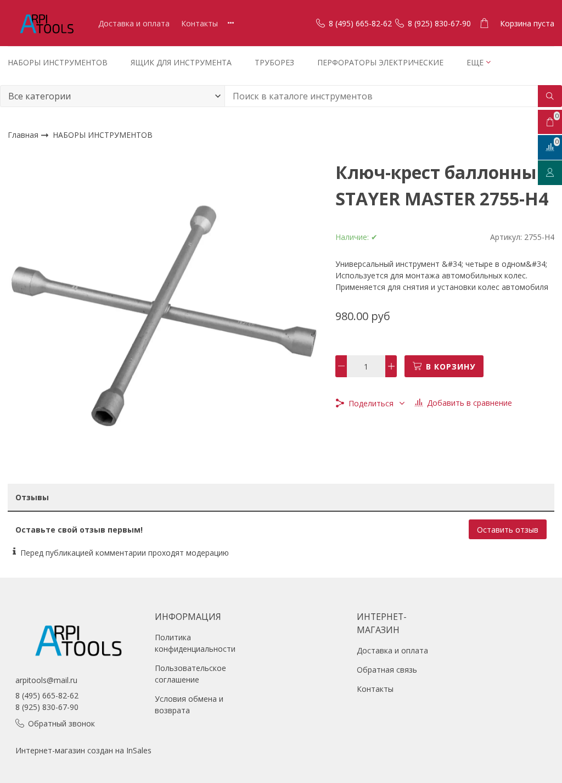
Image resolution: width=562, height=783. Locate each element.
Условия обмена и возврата (189, 704)
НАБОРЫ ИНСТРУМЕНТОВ (58, 62)
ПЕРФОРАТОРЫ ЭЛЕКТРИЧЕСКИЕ (380, 62)
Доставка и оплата (134, 23)
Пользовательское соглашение (190, 674)
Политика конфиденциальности (195, 643)
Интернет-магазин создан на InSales (83, 750)
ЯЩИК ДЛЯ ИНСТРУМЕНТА (181, 62)
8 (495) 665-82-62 (46, 695)
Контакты (199, 23)
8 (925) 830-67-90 (46, 707)
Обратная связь (387, 669)
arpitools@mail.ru (46, 680)
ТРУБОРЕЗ (274, 62)
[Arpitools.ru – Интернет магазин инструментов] (46, 23)
